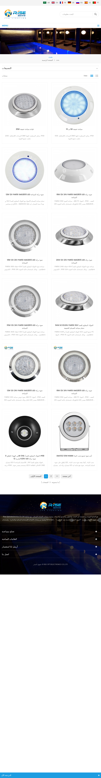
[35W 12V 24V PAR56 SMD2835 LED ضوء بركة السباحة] (24, 301)
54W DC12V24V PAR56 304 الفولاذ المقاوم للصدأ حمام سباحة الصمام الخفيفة (74, 327)
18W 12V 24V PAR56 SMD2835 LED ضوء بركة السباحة (74, 196)
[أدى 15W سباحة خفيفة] (74, 105)
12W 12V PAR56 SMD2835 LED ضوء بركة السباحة (25, 194)
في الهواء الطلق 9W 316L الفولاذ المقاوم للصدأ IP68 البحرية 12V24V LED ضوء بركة (24, 457)
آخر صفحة (67, 476)
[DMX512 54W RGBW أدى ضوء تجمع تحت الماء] (74, 431)
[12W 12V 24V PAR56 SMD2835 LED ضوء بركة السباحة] (24, 366)
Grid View (92, 76)
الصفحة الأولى (36, 476)
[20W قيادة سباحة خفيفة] (24, 105)
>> (57, 476)
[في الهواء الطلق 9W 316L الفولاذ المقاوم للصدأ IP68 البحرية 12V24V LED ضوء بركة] (24, 431)
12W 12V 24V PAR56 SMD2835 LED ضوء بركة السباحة (24, 392)
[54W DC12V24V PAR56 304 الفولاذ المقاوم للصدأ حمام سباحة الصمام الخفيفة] (74, 301)
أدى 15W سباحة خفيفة (74, 129)
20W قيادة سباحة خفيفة (25, 129)
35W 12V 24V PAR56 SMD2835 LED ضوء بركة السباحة (25, 327)
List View (97, 76)
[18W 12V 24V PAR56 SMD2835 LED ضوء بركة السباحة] (74, 170)
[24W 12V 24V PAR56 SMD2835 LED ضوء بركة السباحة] (74, 235)
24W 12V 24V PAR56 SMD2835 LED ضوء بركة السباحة (74, 261)
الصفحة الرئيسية (47, 60)
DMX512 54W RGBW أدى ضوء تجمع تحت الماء (74, 456)
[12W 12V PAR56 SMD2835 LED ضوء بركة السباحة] (24, 170)
